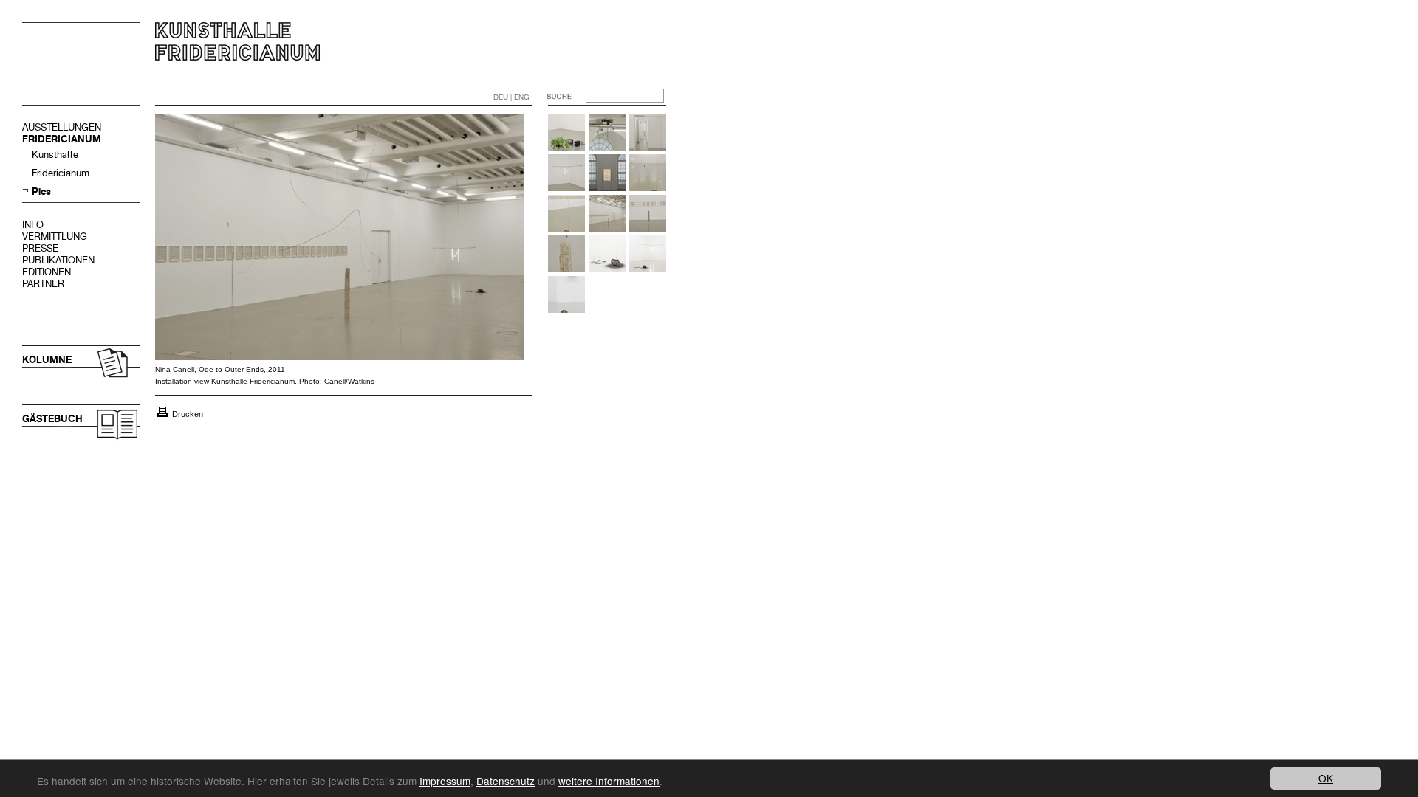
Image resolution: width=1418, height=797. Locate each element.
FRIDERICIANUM (61, 139)
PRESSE (40, 248)
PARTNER (43, 283)
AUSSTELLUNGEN (61, 127)
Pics (41, 191)
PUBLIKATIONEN (58, 260)
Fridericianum (60, 173)
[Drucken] (162, 414)
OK (1325, 777)
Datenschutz (505, 780)
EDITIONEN (46, 271)
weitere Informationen (609, 780)
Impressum (444, 780)
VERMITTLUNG (54, 236)
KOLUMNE (47, 359)
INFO (33, 224)
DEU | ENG (511, 97)
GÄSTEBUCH (52, 418)
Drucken (187, 414)
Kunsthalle (55, 154)
